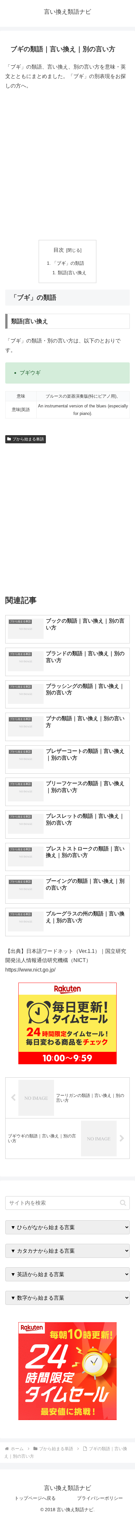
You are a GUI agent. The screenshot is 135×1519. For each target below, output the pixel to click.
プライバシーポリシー (100, 1498)
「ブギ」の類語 (68, 263)
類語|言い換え (72, 272)
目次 (58, 250)
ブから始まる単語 (28, 439)
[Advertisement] (67, 165)
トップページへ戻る (35, 1498)
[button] (123, 1203)
